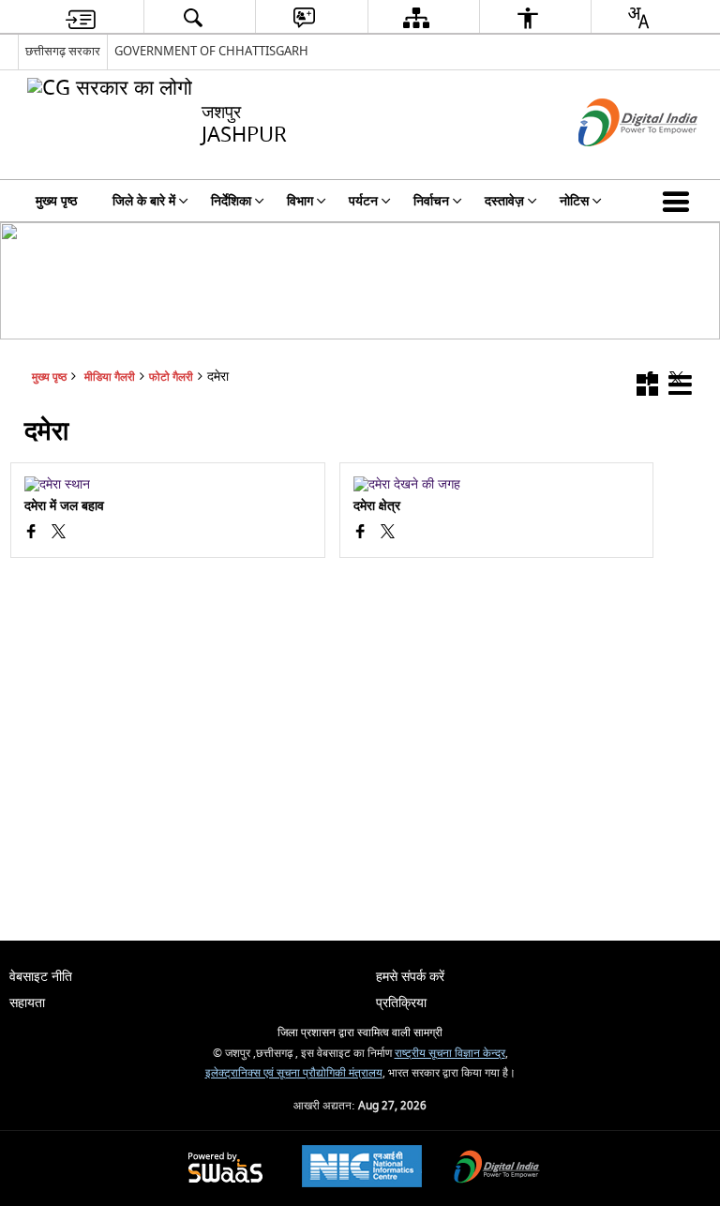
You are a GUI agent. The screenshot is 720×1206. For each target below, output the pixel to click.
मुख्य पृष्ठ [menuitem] (56, 201)
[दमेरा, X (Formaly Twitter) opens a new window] (59, 533)
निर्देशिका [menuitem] (231, 201)
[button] (679, 200)
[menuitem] (80, 17)
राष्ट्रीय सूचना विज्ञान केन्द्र (450, 1054)
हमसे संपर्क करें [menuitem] (410, 977)
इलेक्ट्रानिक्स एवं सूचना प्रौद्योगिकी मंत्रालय (293, 1073)
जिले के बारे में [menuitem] (143, 201)
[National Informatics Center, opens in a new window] (362, 1168)
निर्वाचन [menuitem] (431, 201)
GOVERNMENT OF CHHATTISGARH (211, 51)
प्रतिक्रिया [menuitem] (401, 1003)
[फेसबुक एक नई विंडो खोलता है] (31, 533)
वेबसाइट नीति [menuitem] (40, 977)
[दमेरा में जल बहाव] (167, 484)
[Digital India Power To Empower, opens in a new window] (497, 1169)
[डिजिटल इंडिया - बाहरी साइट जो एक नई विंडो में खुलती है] (614, 163)
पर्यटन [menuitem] (363, 201)
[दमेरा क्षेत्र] (496, 484)
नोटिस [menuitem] (574, 201)
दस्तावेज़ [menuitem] (504, 201)
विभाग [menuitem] (300, 201)
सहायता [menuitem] (27, 1003)
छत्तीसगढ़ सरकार (62, 51)
